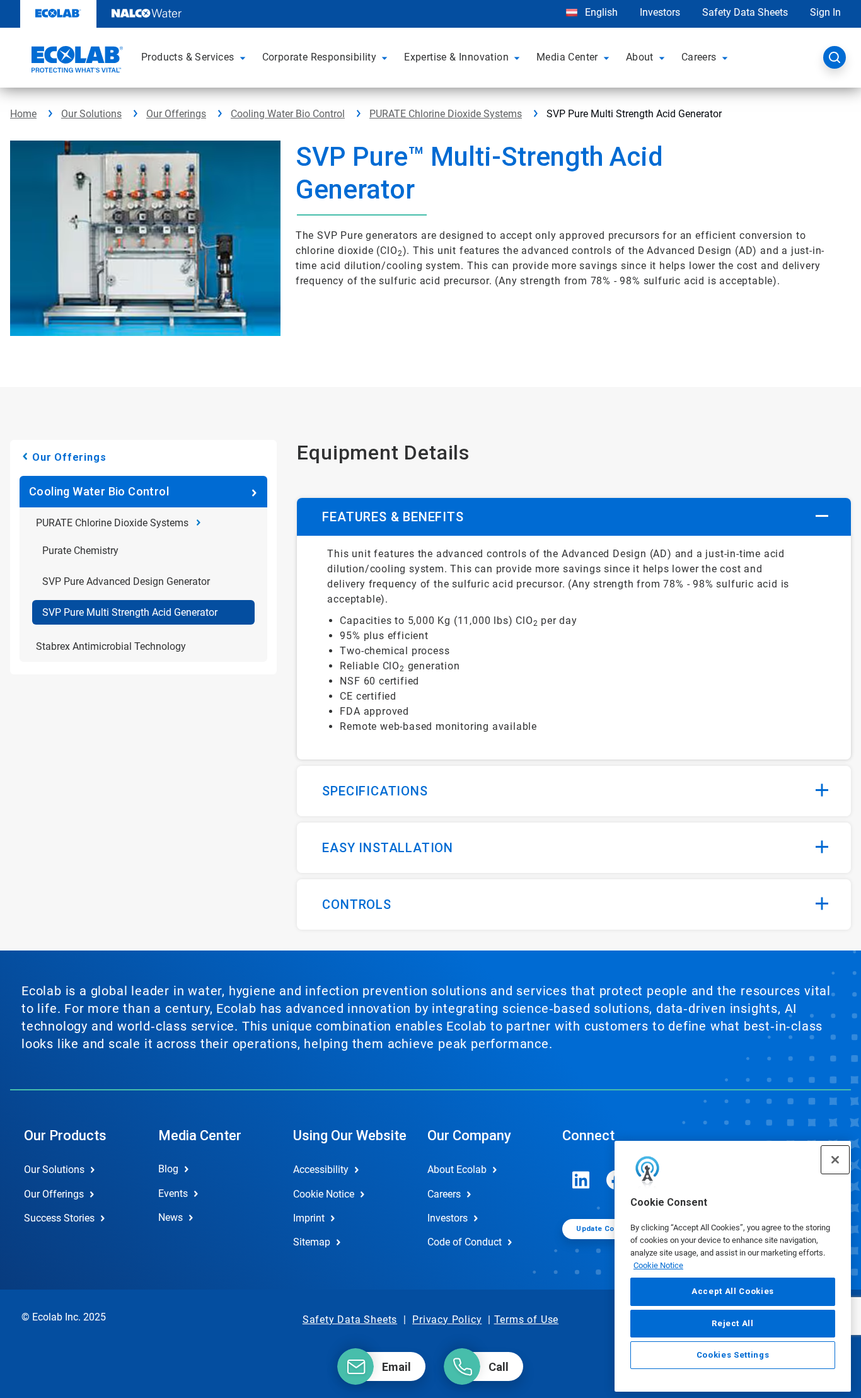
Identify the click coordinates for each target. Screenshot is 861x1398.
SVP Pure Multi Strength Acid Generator (129, 612)
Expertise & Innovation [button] (456, 57)
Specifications (374, 791)
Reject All (733, 1322)
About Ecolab (457, 1170)
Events (173, 1193)
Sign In (825, 12)
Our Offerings (176, 114)
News (170, 1217)
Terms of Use (526, 1320)
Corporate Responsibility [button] (319, 57)
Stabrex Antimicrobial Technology (111, 646)
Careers (444, 1194)
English (600, 12)
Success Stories (59, 1218)
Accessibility (321, 1170)
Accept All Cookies (732, 1291)
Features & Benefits (392, 516)
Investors (660, 12)
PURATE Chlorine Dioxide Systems (445, 114)
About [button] (640, 57)
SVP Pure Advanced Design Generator (126, 581)
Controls (356, 904)
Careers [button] (699, 57)
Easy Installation (387, 847)
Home (23, 114)
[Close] (835, 1160)
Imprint (309, 1218)
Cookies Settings (733, 1355)
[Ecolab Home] (75, 61)
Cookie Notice (658, 1264)
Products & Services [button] (187, 57)
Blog (168, 1169)
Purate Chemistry (80, 551)
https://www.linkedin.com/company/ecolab (581, 1180)
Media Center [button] (567, 57)
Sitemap (311, 1242)
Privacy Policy (447, 1320)
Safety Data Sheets (745, 12)
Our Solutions (91, 114)
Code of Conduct (464, 1242)
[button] (244, 57)
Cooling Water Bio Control (288, 114)
